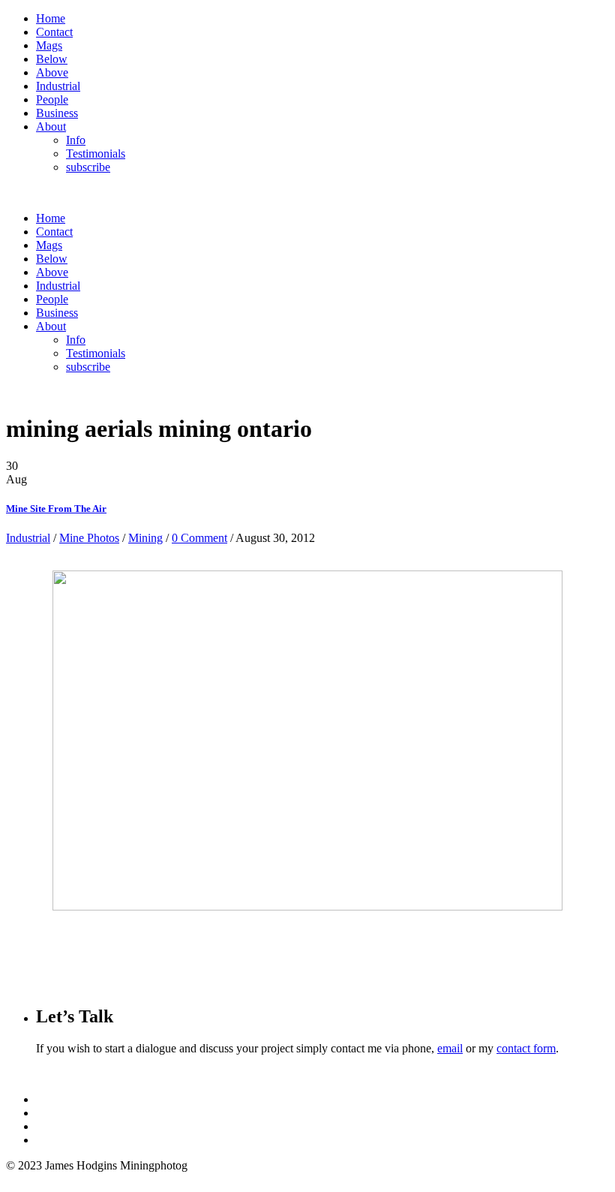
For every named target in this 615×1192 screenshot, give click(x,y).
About (51, 126)
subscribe (88, 167)
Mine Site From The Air (56, 508)
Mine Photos (89, 537)
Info (76, 140)
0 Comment (199, 537)
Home (50, 18)
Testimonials (95, 153)
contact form (526, 1048)
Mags (49, 45)
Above (52, 72)
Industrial (58, 86)
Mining (145, 537)
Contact (54, 32)
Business (57, 113)
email (450, 1048)
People (52, 99)
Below (52, 59)
